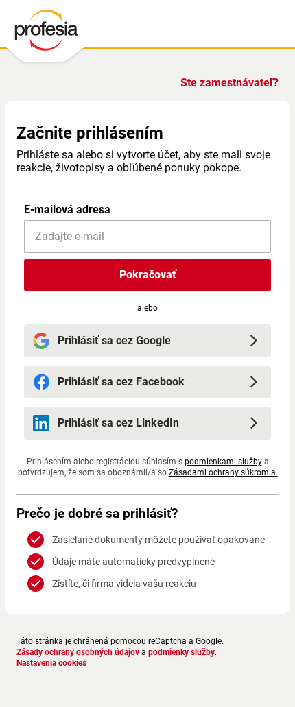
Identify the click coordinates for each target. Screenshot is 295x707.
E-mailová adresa (67, 209)
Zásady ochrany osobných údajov (77, 652)
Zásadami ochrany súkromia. (223, 472)
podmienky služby (181, 652)
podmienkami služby (223, 461)
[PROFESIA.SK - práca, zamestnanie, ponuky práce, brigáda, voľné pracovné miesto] (45, 33)
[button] (147, 275)
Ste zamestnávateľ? (229, 82)
